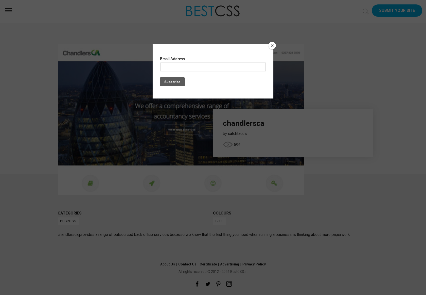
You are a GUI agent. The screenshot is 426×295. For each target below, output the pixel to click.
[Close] (272, 45)
